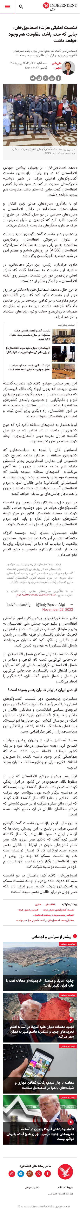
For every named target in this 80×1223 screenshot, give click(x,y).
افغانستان (50, 904)
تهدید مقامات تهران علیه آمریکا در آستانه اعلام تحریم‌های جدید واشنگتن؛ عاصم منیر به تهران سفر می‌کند (42, 1032)
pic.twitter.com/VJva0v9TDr (36, 595)
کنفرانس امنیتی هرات (28, 910)
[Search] (21, 6)
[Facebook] (58, 78)
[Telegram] (20, 1173)
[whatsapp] (12, 1173)
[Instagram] (29, 1173)
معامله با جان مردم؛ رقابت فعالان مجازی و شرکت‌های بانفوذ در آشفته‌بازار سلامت (44, 1085)
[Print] (33, 78)
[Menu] (7, 6)
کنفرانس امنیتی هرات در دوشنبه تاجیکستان (53, 915)
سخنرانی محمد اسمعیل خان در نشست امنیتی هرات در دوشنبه (45, 920)
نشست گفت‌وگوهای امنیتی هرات (58, 910)
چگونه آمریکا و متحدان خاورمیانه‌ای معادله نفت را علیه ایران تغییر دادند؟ (40, 983)
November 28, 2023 (57, 610)
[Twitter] (46, 78)
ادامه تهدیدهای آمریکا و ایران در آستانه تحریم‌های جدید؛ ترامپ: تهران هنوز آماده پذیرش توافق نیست (40, 1134)
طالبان (38, 904)
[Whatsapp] (52, 78)
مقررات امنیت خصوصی (60, 1194)
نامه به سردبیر (32, 1187)
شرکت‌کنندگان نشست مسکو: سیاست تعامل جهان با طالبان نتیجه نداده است (29, 368)
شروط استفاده (65, 1187)
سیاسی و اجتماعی (45, 937)
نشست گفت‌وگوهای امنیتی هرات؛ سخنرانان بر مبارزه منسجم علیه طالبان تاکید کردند (30, 335)
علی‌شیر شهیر (56, 65)
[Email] (39, 78)
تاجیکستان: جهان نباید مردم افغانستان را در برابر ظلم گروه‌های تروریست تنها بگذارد (28, 350)
